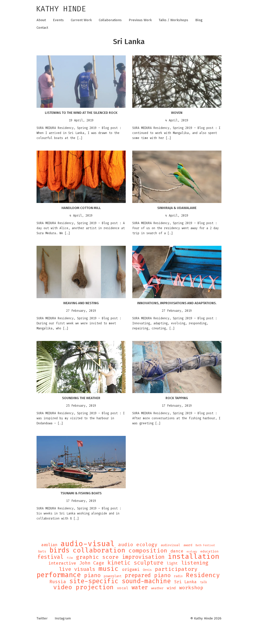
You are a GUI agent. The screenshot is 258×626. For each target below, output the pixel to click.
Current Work (81, 20)
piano (92, 575)
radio (178, 576)
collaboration (99, 550)
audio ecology (137, 544)
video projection (83, 587)
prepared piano (148, 575)
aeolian (49, 544)
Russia (57, 581)
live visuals (77, 569)
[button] (81, 81)
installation (193, 556)
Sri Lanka (185, 581)
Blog (199, 20)
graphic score (97, 557)
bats (42, 551)
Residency (203, 575)
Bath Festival (205, 545)
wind (171, 587)
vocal (122, 587)
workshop (191, 587)
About (41, 20)
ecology (191, 551)
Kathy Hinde (61, 9)
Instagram (63, 618)
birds (59, 550)
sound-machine (146, 581)
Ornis (147, 570)
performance (59, 574)
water (140, 587)
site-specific (93, 581)
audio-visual (87, 543)
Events (58, 20)
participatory (176, 569)
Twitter (42, 618)
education (209, 551)
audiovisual (170, 545)
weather (157, 588)
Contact (42, 28)
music (109, 568)
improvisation (143, 557)
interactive (62, 563)
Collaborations (110, 20)
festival (50, 557)
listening (194, 563)
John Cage (91, 563)
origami (131, 569)
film (70, 558)
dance (177, 551)
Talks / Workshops (173, 20)
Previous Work (140, 20)
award (187, 545)
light (172, 563)
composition (147, 550)
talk (203, 582)
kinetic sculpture (135, 562)
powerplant (112, 576)
